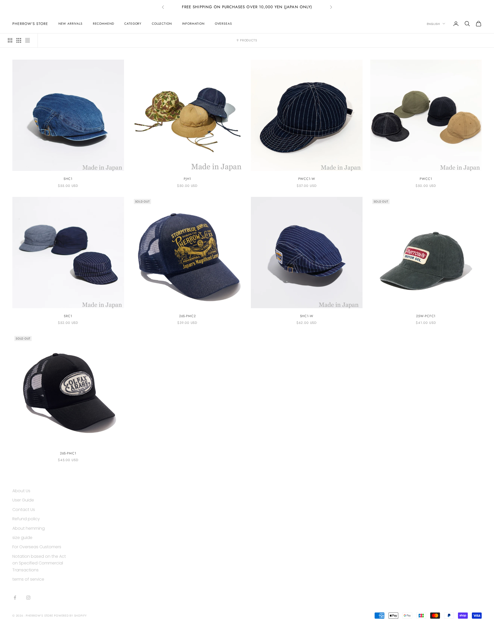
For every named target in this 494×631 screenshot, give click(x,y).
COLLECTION (162, 23)
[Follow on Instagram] (28, 597)
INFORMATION (193, 23)
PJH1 (187, 178)
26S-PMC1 (68, 453)
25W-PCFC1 (426, 316)
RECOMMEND (103, 23)
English (433, 24)
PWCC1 (426, 178)
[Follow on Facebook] (14, 597)
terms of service (28, 579)
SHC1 (68, 178)
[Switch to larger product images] (10, 40)
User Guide (23, 500)
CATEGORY (133, 23)
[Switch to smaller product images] (18, 40)
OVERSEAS (223, 23)
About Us (21, 491)
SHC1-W (306, 316)
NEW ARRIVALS (70, 23)
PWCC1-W (306, 178)
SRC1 (68, 316)
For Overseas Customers (36, 547)
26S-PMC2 (187, 316)
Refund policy (26, 519)
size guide (22, 538)
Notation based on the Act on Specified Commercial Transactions (39, 563)
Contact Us (23, 510)
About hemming (28, 528)
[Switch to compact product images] (27, 40)
